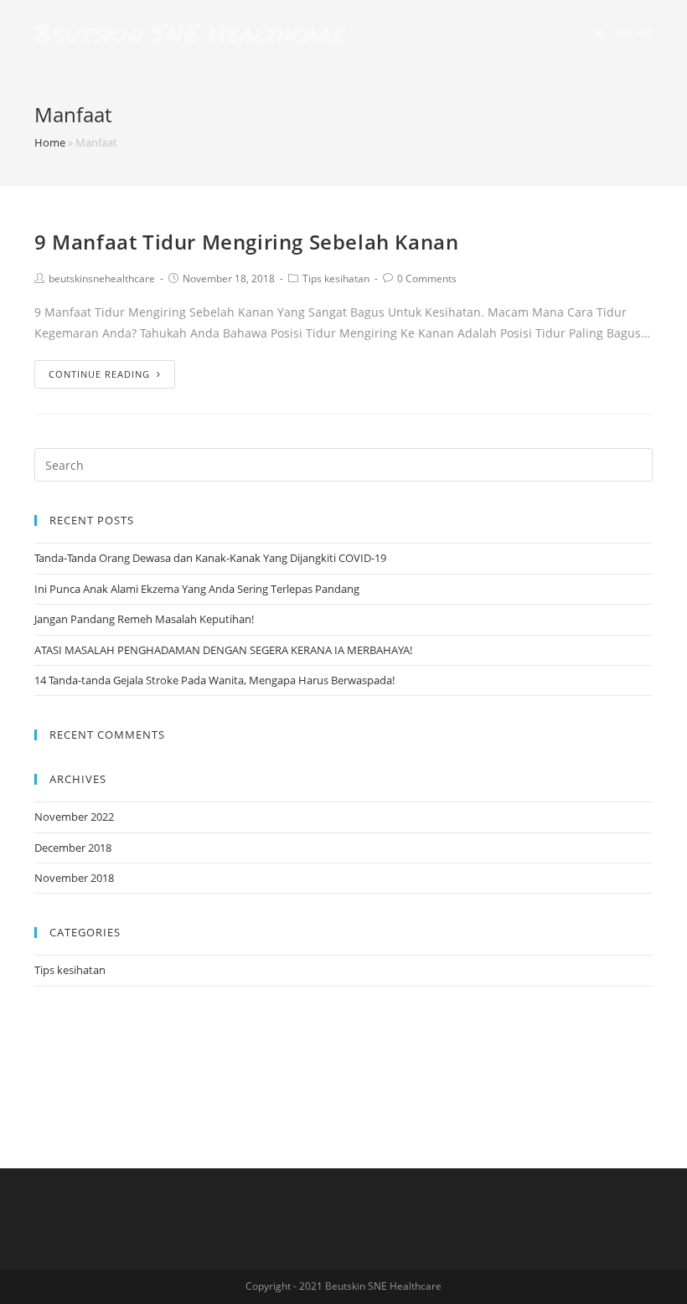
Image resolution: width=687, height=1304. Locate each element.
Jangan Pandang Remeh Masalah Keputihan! (144, 618)
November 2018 (74, 877)
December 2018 (72, 847)
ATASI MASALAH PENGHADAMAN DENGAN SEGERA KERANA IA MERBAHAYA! (223, 649)
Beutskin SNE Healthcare (189, 33)
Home (49, 142)
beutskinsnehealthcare (102, 278)
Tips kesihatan (335, 278)
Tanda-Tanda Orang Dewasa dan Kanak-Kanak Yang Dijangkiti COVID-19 (210, 557)
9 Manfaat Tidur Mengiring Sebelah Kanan (246, 241)
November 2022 (74, 816)
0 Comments (427, 278)
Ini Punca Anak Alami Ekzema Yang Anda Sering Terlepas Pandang (196, 588)
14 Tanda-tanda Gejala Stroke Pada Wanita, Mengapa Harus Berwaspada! (214, 680)
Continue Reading (99, 374)
